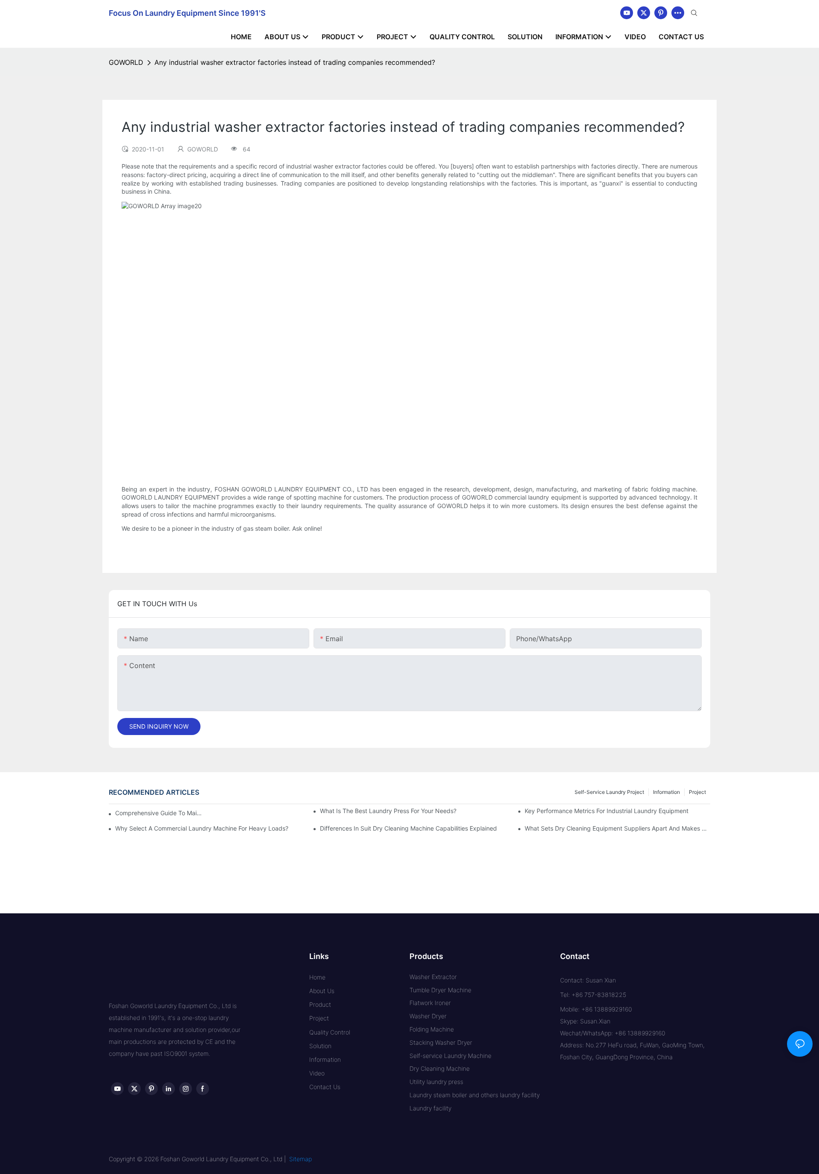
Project (697, 792)
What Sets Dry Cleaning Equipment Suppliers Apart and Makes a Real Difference (617, 828)
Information (666, 792)
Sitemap (300, 1158)
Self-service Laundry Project (609, 792)
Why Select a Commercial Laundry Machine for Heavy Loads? (201, 828)
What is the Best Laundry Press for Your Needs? (388, 810)
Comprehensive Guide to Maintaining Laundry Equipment (160, 813)
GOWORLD (126, 62)
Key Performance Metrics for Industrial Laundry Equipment (606, 810)
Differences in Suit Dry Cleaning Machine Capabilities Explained (408, 828)
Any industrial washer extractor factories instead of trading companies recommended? (294, 62)
